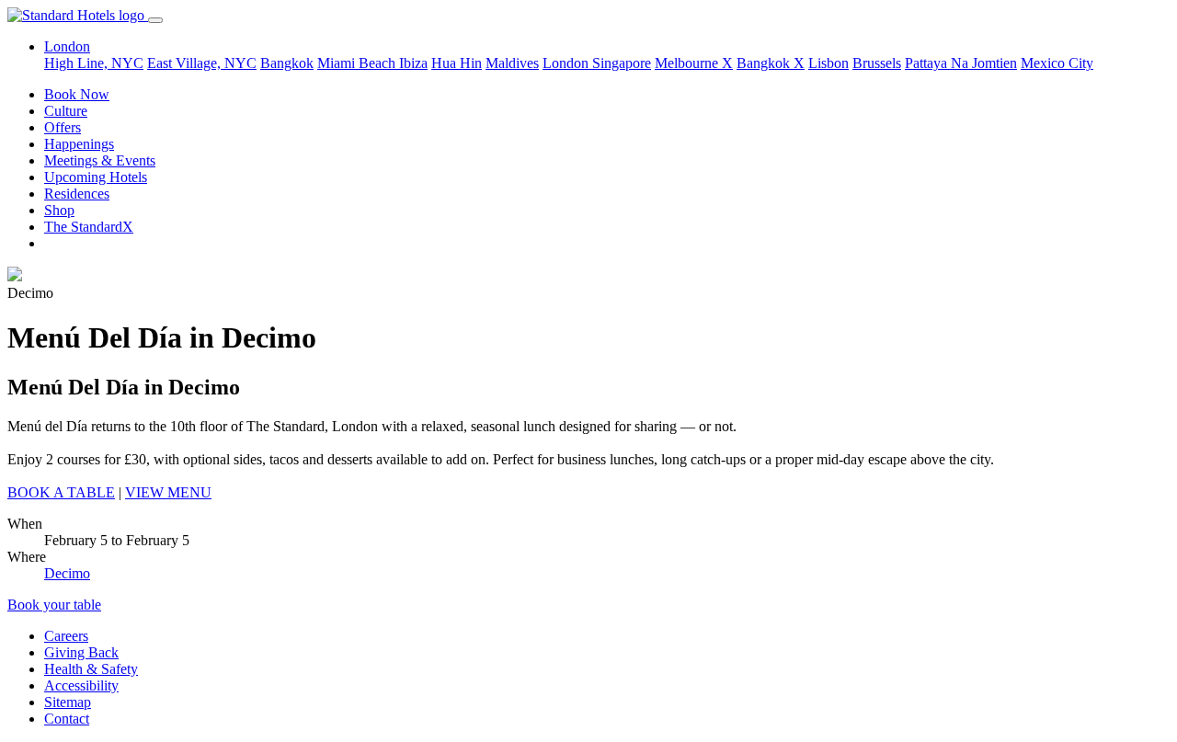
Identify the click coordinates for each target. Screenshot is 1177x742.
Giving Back (81, 652)
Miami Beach (358, 63)
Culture (65, 111)
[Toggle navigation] (155, 20)
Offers (62, 127)
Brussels (876, 63)
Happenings (79, 144)
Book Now (76, 94)
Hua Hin (456, 63)
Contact (66, 718)
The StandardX (88, 226)
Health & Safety (91, 669)
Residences (76, 193)
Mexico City (1057, 63)
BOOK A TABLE (61, 492)
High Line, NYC (93, 63)
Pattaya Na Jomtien (961, 63)
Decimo (67, 573)
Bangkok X (771, 63)
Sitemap (67, 702)
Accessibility (81, 685)
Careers (66, 636)
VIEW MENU (168, 492)
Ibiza (413, 63)
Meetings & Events (99, 160)
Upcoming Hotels (95, 177)
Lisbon (828, 63)
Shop (59, 210)
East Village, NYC (202, 63)
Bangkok (287, 63)
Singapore (621, 63)
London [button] (67, 46)
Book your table (54, 604)
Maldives (512, 63)
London (567, 63)
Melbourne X (694, 63)
